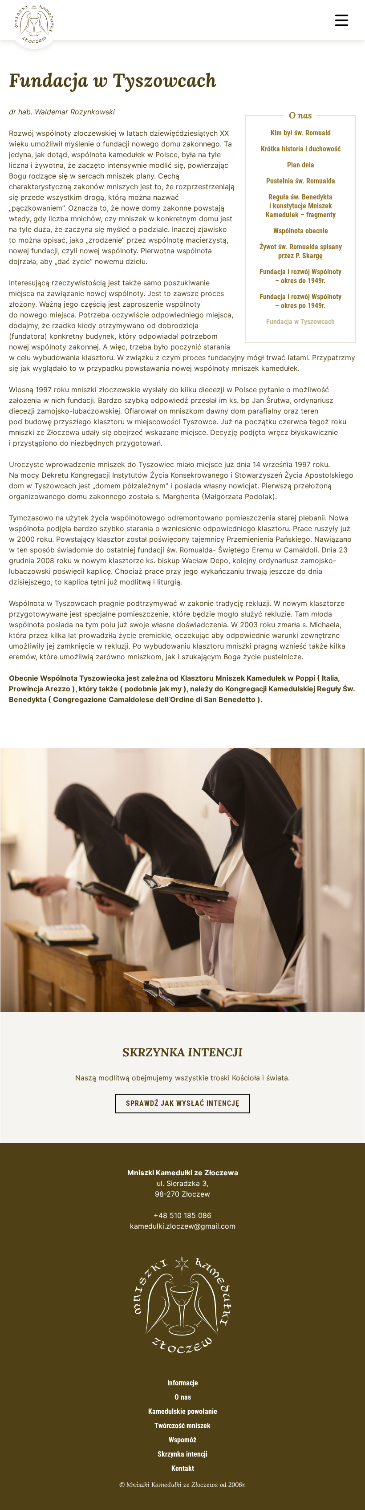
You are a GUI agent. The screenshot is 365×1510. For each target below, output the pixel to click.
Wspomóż (182, 1440)
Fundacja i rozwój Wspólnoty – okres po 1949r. (300, 301)
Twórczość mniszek (182, 1425)
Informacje (182, 1383)
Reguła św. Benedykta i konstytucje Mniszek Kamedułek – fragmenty (301, 206)
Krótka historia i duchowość (301, 149)
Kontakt (182, 1468)
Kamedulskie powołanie (182, 1411)
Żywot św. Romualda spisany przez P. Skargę (301, 251)
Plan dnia (300, 165)
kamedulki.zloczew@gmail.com (182, 1226)
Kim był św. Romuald (301, 133)
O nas (300, 115)
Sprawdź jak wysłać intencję (182, 1103)
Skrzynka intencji (182, 1454)
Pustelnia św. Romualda (300, 181)
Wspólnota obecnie (300, 231)
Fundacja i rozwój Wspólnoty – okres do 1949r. (300, 276)
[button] (341, 20)
